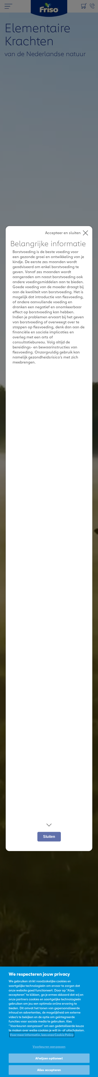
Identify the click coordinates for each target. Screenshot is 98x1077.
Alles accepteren (49, 1070)
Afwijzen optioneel (48, 1058)
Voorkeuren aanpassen (49, 1046)
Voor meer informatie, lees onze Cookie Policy (42, 1035)
